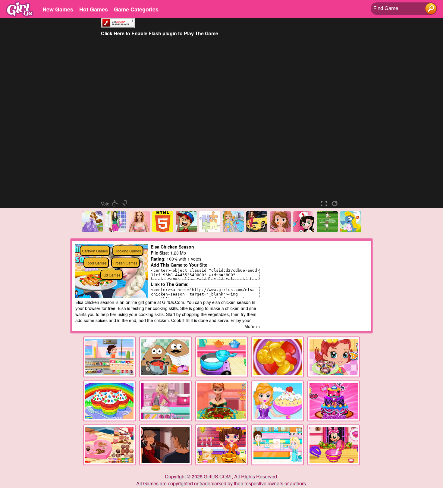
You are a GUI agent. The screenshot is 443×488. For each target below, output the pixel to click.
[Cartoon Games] (350, 230)
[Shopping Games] (115, 230)
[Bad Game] (125, 203)
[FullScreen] (325, 203)
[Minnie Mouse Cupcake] (333, 445)
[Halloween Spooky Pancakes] (221, 445)
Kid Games (111, 274)
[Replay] (336, 203)
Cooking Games (128, 250)
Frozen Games (125, 262)
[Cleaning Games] (233, 230)
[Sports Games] (327, 230)
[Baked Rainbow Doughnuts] (333, 357)
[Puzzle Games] (209, 230)
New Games (57, 9)
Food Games (96, 262)
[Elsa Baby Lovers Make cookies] (277, 445)
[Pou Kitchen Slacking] (165, 357)
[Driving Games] (256, 230)
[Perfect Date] (165, 445)
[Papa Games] (186, 230)
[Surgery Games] (280, 230)
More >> (252, 326)
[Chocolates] (109, 445)
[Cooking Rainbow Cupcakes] (109, 401)
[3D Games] (139, 230)
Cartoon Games (95, 250)
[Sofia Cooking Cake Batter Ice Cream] (277, 401)
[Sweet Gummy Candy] (277, 357)
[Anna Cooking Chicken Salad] (221, 401)
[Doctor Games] (303, 230)
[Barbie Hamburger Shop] (165, 401)
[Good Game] (116, 203)
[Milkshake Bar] (109, 357)
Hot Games (93, 9)
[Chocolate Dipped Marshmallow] (221, 357)
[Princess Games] (92, 230)
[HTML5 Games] (162, 230)
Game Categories (136, 9)
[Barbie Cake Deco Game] (333, 401)
